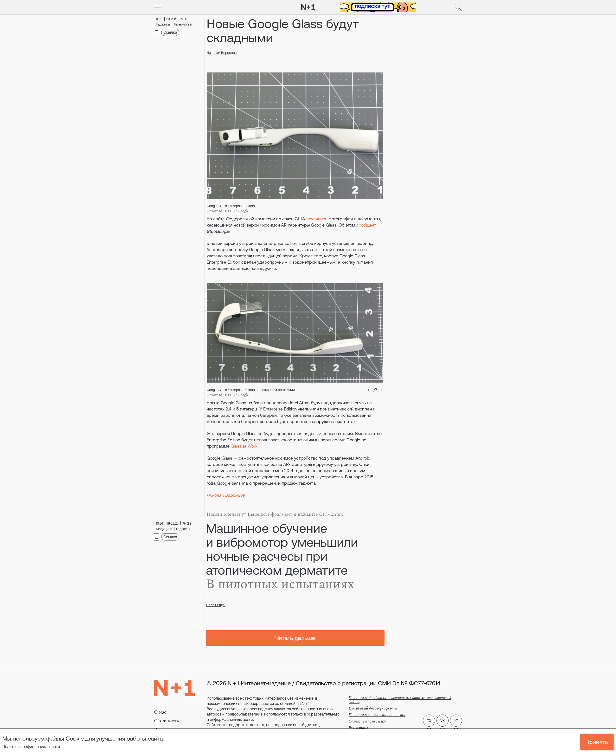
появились (316, 218)
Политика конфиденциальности (31, 746)
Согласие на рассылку (367, 721)
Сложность (166, 720)
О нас (160, 712)
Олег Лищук (215, 605)
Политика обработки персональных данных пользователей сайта (400, 700)
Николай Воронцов (222, 53)
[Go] (157, 7)
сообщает (366, 225)
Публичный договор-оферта (373, 708)
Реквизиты (358, 728)
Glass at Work (244, 446)
